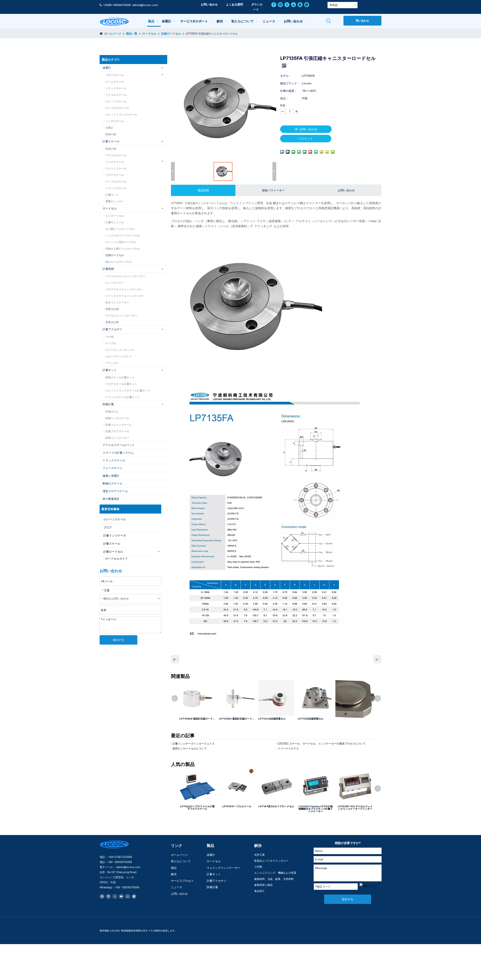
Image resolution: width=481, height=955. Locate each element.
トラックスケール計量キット (123, 397)
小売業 (258, 866)
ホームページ (179, 855)
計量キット (112, 194)
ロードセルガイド (116, 558)
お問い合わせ (209, 4)
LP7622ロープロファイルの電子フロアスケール (197, 807)
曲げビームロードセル (119, 261)
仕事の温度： (288, 91)
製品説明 (203, 190)
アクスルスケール (116, 94)
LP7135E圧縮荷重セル (310, 718)
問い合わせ (362, 20)
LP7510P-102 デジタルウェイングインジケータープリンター (355, 807)
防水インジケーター (117, 302)
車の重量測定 (111, 499)
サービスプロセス (182, 881)
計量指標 (108, 269)
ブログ (107, 527)
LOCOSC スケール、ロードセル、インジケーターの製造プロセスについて (322, 743)
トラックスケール (116, 88)
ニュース (176, 887)
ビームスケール (115, 81)
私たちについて (181, 861)
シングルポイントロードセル (123, 235)
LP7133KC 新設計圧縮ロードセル (237, 718)
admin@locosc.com (145, 5)
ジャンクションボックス (120, 349)
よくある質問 (234, 4)
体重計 (107, 67)
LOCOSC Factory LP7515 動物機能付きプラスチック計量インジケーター (316, 809)
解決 (174, 874)
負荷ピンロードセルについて (189, 748)
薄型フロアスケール (115, 491)
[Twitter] (286, 4)
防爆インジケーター (117, 437)
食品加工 (259, 890)
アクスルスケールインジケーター (125, 276)
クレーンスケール (116, 101)
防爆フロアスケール (117, 431)
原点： (284, 98)
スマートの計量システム (118, 452)
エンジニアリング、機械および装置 (275, 872)
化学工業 (259, 854)
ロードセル (110, 208)
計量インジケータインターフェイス (193, 743)
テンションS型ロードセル (121, 242)
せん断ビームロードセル (120, 228)
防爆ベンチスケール (117, 418)
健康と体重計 (111, 476)
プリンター (112, 362)
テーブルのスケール (117, 107)
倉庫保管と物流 (263, 884)
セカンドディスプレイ (119, 356)
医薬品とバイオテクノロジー (271, 860)
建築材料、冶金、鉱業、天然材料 (274, 878)
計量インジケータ (114, 535)
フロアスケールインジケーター (124, 289)
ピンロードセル (115, 215)
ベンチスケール (115, 121)
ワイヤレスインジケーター (121, 315)
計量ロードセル (113, 551)
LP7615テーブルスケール (236, 806)
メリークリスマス (288, 748)
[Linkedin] (280, 4)
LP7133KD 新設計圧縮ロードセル (197, 718)
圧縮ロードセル (115, 255)
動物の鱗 (111, 134)
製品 (174, 868)
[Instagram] (300, 4)
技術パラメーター (273, 190)
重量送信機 (112, 309)
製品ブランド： (290, 83)
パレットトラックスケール (121, 114)
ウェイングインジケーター (223, 868)
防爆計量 (108, 404)
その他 (109, 336)
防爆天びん (112, 411)
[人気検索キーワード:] (329, 21)
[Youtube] (293, 4)
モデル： (285, 76)
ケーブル (111, 343)
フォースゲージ (112, 468)
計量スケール (111, 141)
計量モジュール (115, 222)
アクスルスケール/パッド (119, 445)
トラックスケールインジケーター (125, 295)
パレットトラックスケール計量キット (128, 390)
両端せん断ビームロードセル (123, 248)
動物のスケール (112, 483)
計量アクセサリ (112, 329)
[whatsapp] (306, 4)
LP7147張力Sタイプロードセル (276, 806)
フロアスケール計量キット (121, 383)
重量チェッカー (115, 201)
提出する (118, 640)
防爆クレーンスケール (119, 424)
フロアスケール (115, 75)
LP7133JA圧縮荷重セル (272, 718)
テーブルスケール (116, 181)
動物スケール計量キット (120, 377)
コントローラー (115, 282)
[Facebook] (273, 4)
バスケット (305, 138)
